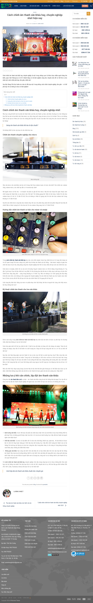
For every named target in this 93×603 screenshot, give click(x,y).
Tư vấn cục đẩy (77, 146)
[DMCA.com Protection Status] (53, 555)
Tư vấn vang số (77, 163)
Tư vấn (67, 1)
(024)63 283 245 (57, 531)
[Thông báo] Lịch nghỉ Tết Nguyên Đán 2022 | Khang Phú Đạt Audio (84, 94)
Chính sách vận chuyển (31, 543)
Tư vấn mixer (76, 160)
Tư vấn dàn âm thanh (78, 149)
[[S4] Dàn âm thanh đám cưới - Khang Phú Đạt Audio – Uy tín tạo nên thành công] (6, 6)
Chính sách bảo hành (30, 536)
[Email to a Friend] (34, 478)
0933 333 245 (85, 46)
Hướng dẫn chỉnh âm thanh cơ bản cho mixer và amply (20, 101)
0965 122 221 (85, 24)
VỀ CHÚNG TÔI (45, 6)
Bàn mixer (4, 581)
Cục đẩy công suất (6, 592)
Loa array (4, 578)
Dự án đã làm (76, 139)
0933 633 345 (85, 43)
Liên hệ (57, 1)
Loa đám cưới (5, 574)
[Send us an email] (86, 1)
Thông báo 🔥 (75, 1)
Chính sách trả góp (30, 540)
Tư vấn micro (76, 156)
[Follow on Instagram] (83, 1)
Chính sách (56, 6)
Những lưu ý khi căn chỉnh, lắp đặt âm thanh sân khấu (18, 105)
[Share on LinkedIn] (41, 478)
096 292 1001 (85, 27)
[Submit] (88, 13)
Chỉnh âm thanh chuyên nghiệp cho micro (17, 99)
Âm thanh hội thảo (78, 121)
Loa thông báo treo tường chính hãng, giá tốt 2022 (84, 64)
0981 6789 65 (85, 33)
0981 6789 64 (86, 30)
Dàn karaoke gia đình (78, 132)
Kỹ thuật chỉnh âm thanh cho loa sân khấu (17, 103)
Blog (62, 1)
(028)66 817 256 (80, 533)
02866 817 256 (85, 52)
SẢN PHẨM (23, 6)
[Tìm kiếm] (91, 6)
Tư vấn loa (76, 153)
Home (16, 6)
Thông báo (76, 142)
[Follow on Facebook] (81, 1)
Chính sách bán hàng (30, 533)
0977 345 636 (86, 49)
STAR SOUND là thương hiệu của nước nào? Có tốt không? (83, 106)
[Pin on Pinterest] (38, 478)
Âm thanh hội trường (78, 125)
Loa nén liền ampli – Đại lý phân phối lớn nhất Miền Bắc (83, 73)
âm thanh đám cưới (16, 379)
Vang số (3, 585)
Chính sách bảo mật (30, 547)
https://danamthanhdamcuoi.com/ (57, 552)
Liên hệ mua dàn (68, 6)
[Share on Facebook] (28, 478)
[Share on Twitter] (31, 478)
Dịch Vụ (75, 135)
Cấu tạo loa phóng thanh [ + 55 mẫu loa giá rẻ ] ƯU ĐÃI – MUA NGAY (84, 83)
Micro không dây (6, 588)
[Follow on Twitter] (84, 1)
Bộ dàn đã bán (34, 6)
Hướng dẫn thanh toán (31, 529)
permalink (45, 484)
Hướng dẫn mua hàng (31, 526)
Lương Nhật (41, 23)
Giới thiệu (50, 1)
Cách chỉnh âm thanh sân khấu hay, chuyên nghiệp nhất (19, 97)
